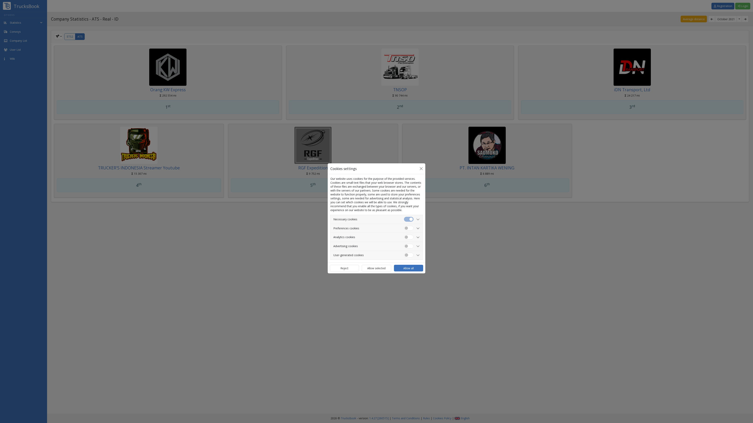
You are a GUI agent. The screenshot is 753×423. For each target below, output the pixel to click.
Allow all (408, 268)
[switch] (409, 228)
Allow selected (376, 268)
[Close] (421, 168)
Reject (344, 268)
